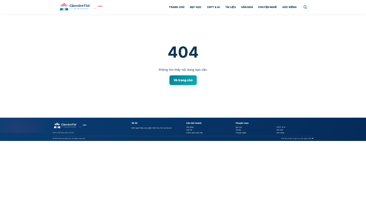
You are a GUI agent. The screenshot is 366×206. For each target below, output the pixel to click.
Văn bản (279, 130)
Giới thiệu (190, 127)
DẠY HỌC (196, 7)
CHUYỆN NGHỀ (267, 7)
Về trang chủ (183, 80)
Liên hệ (189, 130)
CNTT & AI (213, 7)
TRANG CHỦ (176, 7)
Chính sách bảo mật (194, 133)
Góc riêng (280, 133)
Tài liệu (238, 130)
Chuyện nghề (241, 133)
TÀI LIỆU (230, 7)
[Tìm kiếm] (305, 7)
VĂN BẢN (247, 7)
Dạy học (239, 127)
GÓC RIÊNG (289, 7)
